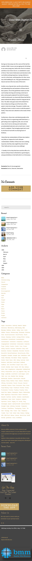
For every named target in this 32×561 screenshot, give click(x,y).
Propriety (21, 390)
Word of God (23, 415)
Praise (3, 313)
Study (7, 406)
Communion (13, 341)
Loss (6, 376)
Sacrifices (8, 397)
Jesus (14, 371)
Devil (27, 348)
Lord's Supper (21, 374)
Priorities (22, 387)
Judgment (21, 371)
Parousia (20, 383)
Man (17, 376)
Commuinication (20, 339)
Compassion (4, 284)
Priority (27, 387)
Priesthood (16, 387)
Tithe (11, 410)
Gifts (14, 360)
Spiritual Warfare (25, 404)
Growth (3, 367)
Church (9, 166)
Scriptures (18, 399)
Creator (17, 346)
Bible (2, 277)
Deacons (14, 168)
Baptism (20, 325)
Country (7, 346)
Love (2, 306)
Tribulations (24, 410)
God (2, 297)
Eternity (3, 293)
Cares (22, 330)
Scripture (24, 399)
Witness (12, 415)
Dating (3, 348)
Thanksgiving (18, 408)
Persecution (19, 385)
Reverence (25, 394)
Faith (2, 295)
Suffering (12, 406)
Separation (4, 401)
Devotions (3, 351)
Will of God (7, 415)
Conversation (20, 344)
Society (20, 401)
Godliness (3, 364)
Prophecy (16, 390)
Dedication (20, 168)
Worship (3, 417)
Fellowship (7, 357)
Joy (17, 371)
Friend (7, 360)
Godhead (22, 362)
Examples (10, 355)
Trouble (3, 413)
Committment (12, 339)
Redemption (15, 392)
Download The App (9, 506)
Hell (20, 367)
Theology (7, 410)
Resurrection (14, 394)
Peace (3, 311)
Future (11, 360)
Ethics (27, 353)
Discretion (21, 351)
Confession (26, 341)
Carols (25, 330)
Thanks (24, 408)
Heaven (16, 367)
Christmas (27, 332)
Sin (17, 401)
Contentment (13, 344)
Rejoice (21, 392)
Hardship (8, 367)
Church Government (10, 334)
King (25, 371)
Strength (3, 406)
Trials (19, 410)
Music (2, 309)
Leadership (7, 374)
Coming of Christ (21, 337)
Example (15, 355)
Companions (20, 341)
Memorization (16, 378)
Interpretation (8, 371)
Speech (10, 404)
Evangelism (4, 355)
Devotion (9, 351)
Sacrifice (14, 397)
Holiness (27, 367)
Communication (5, 341)
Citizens (3, 337)
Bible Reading (18, 328)
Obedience (26, 381)
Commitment (4, 339)
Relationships (26, 392)
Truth (10, 413)
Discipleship (15, 351)
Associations (8, 325)
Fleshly (19, 357)
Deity (23, 348)
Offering (3, 383)
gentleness (9, 417)
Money (8, 381)
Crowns (25, 346)
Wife (2, 415)
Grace (22, 364)
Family (2, 357)
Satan (9, 399)
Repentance (8, 394)
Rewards (3, 397)
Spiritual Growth (16, 404)
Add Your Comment (16, 188)
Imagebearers (11, 369)
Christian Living (5, 280)
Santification (4, 399)
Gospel (3, 300)
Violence (22, 413)
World (28, 415)
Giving (18, 360)
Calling (18, 330)
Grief (25, 364)
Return (20, 394)
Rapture (9, 392)
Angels (3, 325)
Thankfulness (10, 408)
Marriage (21, 376)
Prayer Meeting (5, 387)
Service (9, 168)
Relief (2, 394)
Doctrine (3, 289)
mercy (13, 417)
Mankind (13, 376)
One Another (9, 383)
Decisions (13, 348)
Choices (8, 332)
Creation (3, 286)
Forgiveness (25, 357)
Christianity (21, 332)
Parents (15, 383)
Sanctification (25, 397)
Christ (2, 334)
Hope (2, 304)
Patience (9, 385)
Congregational (5, 344)
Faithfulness (24, 355)
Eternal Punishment (12, 353)
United (14, 413)
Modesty (3, 381)
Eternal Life (4, 353)
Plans (24, 385)
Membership (4, 378)
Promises (11, 390)
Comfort (14, 337)
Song (24, 401)
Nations (21, 381)
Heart (12, 367)
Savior (13, 399)
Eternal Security (21, 353)
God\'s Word (16, 362)
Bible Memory (11, 328)
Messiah (23, 378)
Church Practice (19, 334)
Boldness (9, 330)
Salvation (3, 317)
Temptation (24, 406)
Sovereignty (4, 404)
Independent (19, 369)
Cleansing (8, 337)
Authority (15, 325)
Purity (26, 390)
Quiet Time (4, 392)
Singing (14, 401)
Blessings (3, 330)
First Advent (14, 357)
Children (3, 332)
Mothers (12, 381)
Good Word (12, 364)
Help (23, 367)
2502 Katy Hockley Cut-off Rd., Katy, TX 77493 (13, 528)
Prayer (3, 315)
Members (10, 378)
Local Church (14, 374)
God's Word (9, 362)
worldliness (19, 417)
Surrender (17, 406)
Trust (7, 413)
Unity (18, 413)
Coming (27, 337)
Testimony (3, 408)
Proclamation (4, 390)
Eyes (19, 355)
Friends (3, 360)
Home (3, 302)
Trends (15, 410)
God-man (23, 360)
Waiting (27, 413)
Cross (21, 346)
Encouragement (16, 166)
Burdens (14, 330)
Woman (17, 415)
